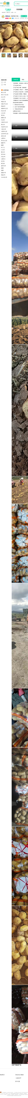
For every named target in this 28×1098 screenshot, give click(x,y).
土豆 (15, 12)
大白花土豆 (4, 177)
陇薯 (2, 145)
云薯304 (3, 138)
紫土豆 (3, 152)
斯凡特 (3, 163)
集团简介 (2, 1074)
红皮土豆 (3, 110)
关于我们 (5, 1094)
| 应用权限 (12, 1094)
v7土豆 (3, 99)
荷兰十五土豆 (4, 94)
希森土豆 (3, 101)
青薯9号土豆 (4, 108)
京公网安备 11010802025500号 (8, 1092)
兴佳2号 (3, 156)
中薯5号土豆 (4, 122)
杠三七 (3, 147)
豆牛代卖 (17, 1081)
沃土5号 (3, 97)
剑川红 (3, 161)
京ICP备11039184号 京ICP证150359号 (21, 1092)
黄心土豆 (3, 92)
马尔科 (3, 120)
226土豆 (3, 113)
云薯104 (3, 159)
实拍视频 (19, 9)
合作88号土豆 (4, 133)
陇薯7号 (3, 143)
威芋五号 (3, 165)
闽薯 (2, 170)
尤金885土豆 (4, 126)
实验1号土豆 (4, 104)
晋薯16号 (3, 172)
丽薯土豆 (3, 117)
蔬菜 (12, 12)
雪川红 (3, 115)
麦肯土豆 (3, 136)
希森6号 (3, 106)
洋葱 (5, 84)
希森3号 (3, 175)
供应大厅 (8, 12)
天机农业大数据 (19, 1074)
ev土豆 (3, 149)
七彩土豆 (3, 129)
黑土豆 (3, 124)
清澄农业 (7, 16)
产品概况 (8, 9)
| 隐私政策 (16, 1094)
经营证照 (9, 1094)
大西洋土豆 (4, 131)
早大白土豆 (4, 140)
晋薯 (2, 168)
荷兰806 (3, 154)
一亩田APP (18, 1078)
